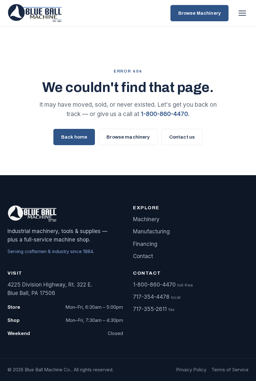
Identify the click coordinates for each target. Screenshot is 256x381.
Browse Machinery (199, 13)
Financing (145, 244)
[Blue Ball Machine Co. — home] (36, 13)
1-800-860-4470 (164, 114)
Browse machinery (128, 137)
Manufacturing (151, 231)
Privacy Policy (191, 370)
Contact (143, 256)
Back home (74, 137)
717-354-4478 (151, 297)
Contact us (182, 137)
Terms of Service (230, 370)
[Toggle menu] (242, 13)
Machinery (146, 219)
